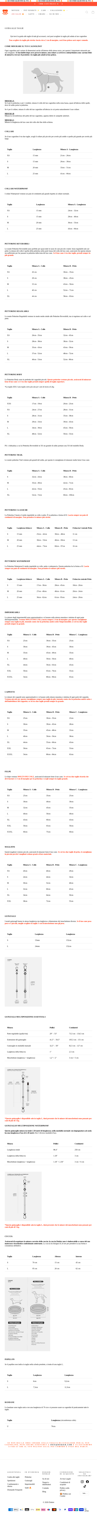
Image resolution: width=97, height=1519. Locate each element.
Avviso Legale (65, 1479)
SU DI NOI (54, 14)
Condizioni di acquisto (65, 1483)
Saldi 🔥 (28, 1488)
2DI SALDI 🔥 (18, 14)
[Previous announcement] (33, 3)
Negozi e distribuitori (46, 1483)
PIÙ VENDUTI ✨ (31, 10)
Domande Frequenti (14, 1490)
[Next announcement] (63, 3)
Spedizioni (11, 1481)
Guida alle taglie (13, 1477)
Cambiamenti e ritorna (13, 1485)
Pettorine (28, 1477)
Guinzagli (28, 1481)
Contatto (45, 1488)
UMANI (42, 14)
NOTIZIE (16, 10)
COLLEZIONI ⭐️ (58, 10)
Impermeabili (30, 1484)
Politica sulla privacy (64, 1489)
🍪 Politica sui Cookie (65, 1495)
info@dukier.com (61, 1445)
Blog (44, 1492)
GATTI (32, 14)
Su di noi (45, 1479)
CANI (44, 10)
